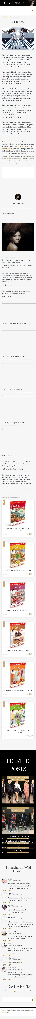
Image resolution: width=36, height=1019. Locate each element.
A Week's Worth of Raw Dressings (18, 691)
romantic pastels (7, 149)
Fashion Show (16, 777)
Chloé (22, 163)
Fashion (9, 17)
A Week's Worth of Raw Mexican (12, 390)
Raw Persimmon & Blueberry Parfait (14, 324)
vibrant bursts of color (21, 146)
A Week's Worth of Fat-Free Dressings (18, 731)
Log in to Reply (6, 890)
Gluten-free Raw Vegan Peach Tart (13, 423)
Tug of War (5, 487)
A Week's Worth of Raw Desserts (18, 651)
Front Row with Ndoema (18, 779)
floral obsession (9, 142)
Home (3, 17)
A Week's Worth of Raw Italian (18, 611)
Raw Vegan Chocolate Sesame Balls (13, 357)
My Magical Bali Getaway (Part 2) (12, 469)
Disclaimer (6, 1012)
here (8, 160)
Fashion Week (25, 777)
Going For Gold (7, 285)
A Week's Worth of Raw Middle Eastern (18, 530)
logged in (16, 991)
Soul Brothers (6, 296)
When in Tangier (7, 456)
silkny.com (20, 158)
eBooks (5, 534)
